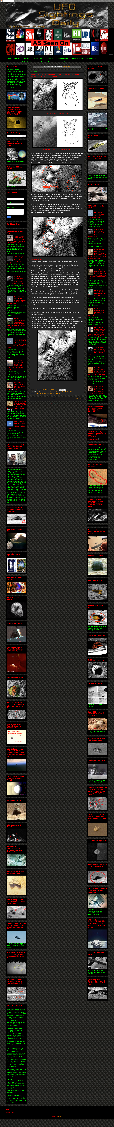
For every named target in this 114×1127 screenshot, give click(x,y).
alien (41, 391)
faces (60, 391)
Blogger (59, 1116)
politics (32, 393)
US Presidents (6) (50, 58)
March (75, 391)
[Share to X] (63, 390)
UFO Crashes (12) (38, 61)
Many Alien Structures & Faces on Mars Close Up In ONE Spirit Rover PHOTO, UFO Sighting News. (97, 371)
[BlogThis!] (61, 390)
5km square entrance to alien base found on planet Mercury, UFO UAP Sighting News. (15, 280)
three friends (49, 393)
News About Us (12, 61)
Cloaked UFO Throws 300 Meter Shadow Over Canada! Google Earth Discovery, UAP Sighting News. (16, 323)
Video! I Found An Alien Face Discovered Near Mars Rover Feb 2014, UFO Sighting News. (96, 390)
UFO (54, 393)
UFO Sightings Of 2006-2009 (67, 61)
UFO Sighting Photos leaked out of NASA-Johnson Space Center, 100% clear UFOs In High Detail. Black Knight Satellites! (97, 332)
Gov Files (26, 58)
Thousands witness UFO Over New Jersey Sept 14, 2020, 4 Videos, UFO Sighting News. (97, 214)
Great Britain (70, 391)
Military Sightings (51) (25, 61)
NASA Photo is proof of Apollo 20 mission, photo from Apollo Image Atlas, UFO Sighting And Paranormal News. (97, 274)
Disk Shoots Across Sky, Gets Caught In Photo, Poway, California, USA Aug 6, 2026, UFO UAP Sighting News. (16, 343)
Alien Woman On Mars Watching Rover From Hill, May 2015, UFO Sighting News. (96, 233)
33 (39, 391)
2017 (37, 391)
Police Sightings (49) (91, 58)
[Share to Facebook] (64, 390)
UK (59, 393)
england (54, 391)
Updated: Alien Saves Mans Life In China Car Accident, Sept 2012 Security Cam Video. (97, 293)
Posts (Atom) (60, 403)
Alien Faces (17, 58)
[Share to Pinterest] (65, 390)
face (57, 391)
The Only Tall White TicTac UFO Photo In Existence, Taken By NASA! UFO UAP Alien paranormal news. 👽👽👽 (16, 406)
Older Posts (79, 398)
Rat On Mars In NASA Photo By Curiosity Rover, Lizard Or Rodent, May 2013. (96, 312)
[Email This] (60, 390)
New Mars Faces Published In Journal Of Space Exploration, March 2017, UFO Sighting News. (55, 75)
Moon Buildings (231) (77, 58)
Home (9, 58)
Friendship (64, 391)
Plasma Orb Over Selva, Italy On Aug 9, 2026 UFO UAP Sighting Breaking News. (16, 425)
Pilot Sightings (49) (63, 58)
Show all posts (66, 66)
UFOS (57, 393)
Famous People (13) (37, 58)
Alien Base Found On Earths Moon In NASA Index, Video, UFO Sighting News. (97, 351)
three (45, 393)
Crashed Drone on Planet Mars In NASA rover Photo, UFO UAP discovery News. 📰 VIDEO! (16, 386)
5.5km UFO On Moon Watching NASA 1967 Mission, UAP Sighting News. (15, 260)
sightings (41, 393)
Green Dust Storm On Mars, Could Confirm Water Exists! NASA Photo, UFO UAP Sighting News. (16, 365)
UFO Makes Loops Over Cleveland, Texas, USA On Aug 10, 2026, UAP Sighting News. (16, 300)
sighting (36, 393)
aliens (44, 391)
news (78, 391)
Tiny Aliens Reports (52, 61)
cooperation (49, 391)
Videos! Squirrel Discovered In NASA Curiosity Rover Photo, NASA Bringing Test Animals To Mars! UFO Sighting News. (97, 254)
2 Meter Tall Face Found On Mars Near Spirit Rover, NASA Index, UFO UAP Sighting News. (16, 239)
